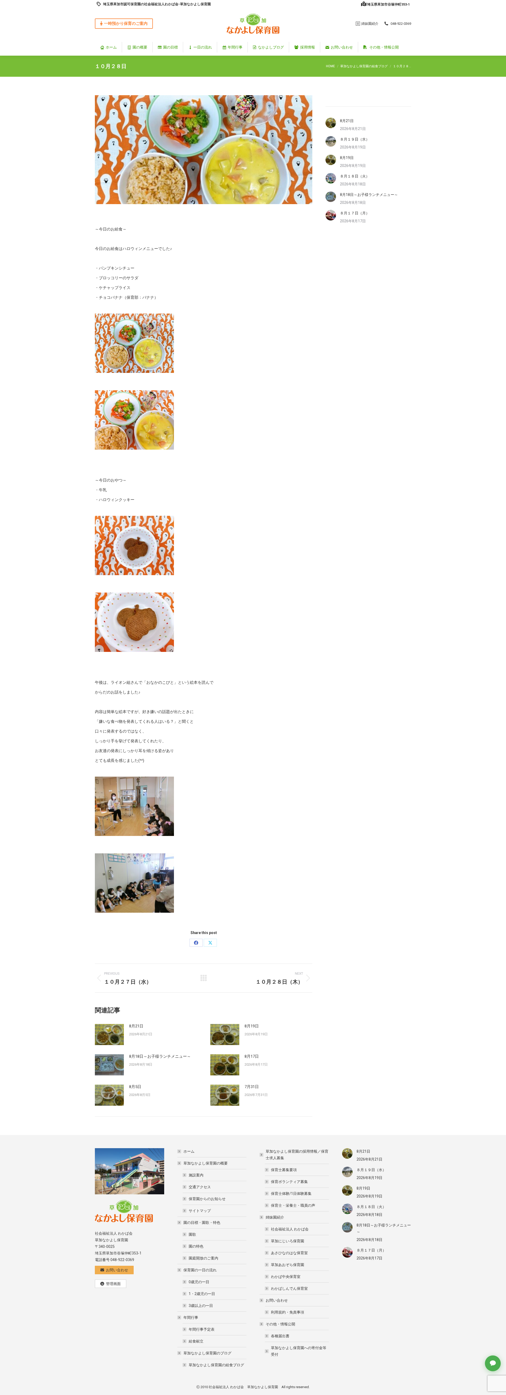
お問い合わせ (277, 1300)
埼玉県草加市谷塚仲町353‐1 (388, 4)
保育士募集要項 (284, 1170)
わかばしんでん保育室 (289, 1288)
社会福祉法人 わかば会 (290, 1229)
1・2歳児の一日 (202, 1294)
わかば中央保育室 (285, 1276)
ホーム (188, 1151)
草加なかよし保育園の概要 (205, 1163)
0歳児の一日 (199, 1282)
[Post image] (109, 1034)
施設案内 (196, 1175)
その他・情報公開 (280, 1324)
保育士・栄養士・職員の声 (293, 1205)
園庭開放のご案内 (203, 1258)
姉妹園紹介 (275, 1217)
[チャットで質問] (493, 1363)
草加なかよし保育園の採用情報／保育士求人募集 (297, 1154)
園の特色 (196, 1246)
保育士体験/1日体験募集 (291, 1193)
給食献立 (196, 1341)
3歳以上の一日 (201, 1305)
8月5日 (135, 1086)
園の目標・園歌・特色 (201, 1222)
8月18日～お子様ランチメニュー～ (160, 1056)
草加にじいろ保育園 (287, 1241)
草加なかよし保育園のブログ (207, 1353)
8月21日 (136, 1026)
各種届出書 (280, 1336)
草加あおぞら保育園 (287, 1265)
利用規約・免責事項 (287, 1312)
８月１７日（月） (354, 213)
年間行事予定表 (202, 1329)
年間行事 (190, 1317)
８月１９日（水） (354, 139)
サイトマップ (200, 1211)
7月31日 (252, 1086)
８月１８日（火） (354, 176)
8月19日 (252, 1026)
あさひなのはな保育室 (289, 1253)
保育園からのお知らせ (207, 1199)
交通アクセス (200, 1187)
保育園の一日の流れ (200, 1270)
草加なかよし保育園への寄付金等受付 (298, 1351)
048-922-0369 (401, 24)
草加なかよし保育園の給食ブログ (216, 1365)
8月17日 (252, 1056)
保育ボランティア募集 (289, 1182)
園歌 (192, 1234)
